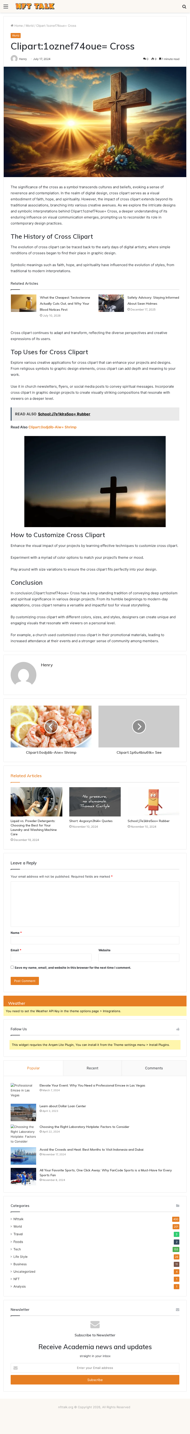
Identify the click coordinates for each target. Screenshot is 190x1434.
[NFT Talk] (35, 6)
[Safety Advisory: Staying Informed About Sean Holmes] (111, 303)
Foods (18, 1242)
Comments (154, 1068)
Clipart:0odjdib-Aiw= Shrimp (52, 427)
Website (104, 950)
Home (18, 25)
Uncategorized (24, 1271)
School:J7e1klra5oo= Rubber (149, 821)
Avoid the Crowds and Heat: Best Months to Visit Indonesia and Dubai (91, 1149)
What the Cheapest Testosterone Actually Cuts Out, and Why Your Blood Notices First (65, 303)
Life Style (20, 1257)
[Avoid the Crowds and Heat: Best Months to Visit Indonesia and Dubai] (23, 1156)
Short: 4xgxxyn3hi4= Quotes (91, 821)
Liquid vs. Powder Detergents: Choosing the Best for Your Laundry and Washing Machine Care (34, 827)
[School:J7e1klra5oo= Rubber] (153, 801)
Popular (33, 1068)
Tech (17, 1249)
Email (16, 950)
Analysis (19, 1286)
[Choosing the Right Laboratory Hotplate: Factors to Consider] (23, 1134)
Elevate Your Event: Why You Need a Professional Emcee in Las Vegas (92, 1085)
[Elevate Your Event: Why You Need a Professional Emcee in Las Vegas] (23, 1091)
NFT (16, 1279)
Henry (47, 664)
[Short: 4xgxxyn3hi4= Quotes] (95, 801)
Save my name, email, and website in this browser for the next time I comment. (73, 967)
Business (20, 1264)
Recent (92, 1068)
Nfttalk (18, 1219)
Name (16, 933)
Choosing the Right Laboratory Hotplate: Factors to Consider (84, 1127)
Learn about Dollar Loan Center (63, 1106)
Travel (18, 1234)
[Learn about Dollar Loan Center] (23, 1112)
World (29, 25)
